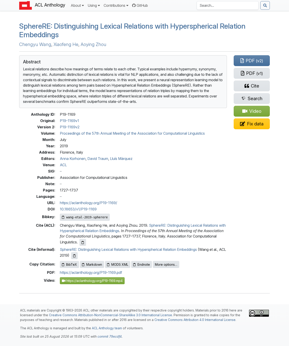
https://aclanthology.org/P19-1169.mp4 (94, 281)
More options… (166, 264)
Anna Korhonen (73, 158)
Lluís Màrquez (121, 158)
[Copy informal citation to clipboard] (74, 255)
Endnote (144, 264)
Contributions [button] (114, 5)
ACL (63, 165)
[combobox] (228, 5)
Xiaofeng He (66, 44)
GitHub (142, 5)
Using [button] (92, 5)
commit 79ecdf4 (110, 336)
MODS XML (119, 264)
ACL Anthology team (107, 328)
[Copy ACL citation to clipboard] (82, 242)
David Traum (97, 158)
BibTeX (71, 264)
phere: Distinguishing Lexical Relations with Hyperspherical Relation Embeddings (132, 30)
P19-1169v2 (69, 127)
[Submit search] (265, 5)
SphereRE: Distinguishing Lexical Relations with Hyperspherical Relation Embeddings (128, 249)
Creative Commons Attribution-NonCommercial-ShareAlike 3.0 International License (110, 315)
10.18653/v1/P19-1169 (78, 209)
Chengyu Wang (35, 44)
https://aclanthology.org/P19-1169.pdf (91, 272)
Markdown (94, 264)
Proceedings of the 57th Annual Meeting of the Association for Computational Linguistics (132, 133)
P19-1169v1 (69, 120)
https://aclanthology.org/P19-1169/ (88, 203)
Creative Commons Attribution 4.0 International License (194, 320)
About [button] (76, 5)
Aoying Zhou (93, 44)
